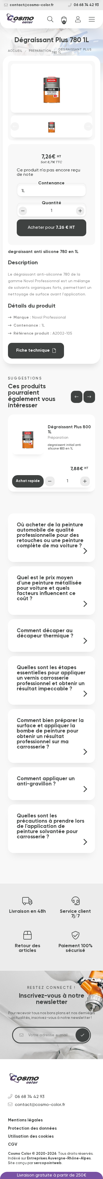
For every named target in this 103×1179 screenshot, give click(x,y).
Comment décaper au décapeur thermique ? (45, 633)
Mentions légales (25, 1120)
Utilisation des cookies (31, 1136)
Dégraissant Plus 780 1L (71, 51)
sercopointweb (48, 1163)
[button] (15, 126)
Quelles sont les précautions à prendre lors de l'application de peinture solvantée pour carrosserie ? (50, 826)
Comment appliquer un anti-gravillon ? (46, 781)
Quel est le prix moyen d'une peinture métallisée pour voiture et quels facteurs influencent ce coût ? (49, 588)
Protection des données (32, 1128)
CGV (12, 1144)
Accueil (15, 50)
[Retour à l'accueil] (20, 19)
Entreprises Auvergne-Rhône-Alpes (59, 1158)
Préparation (40, 50)
